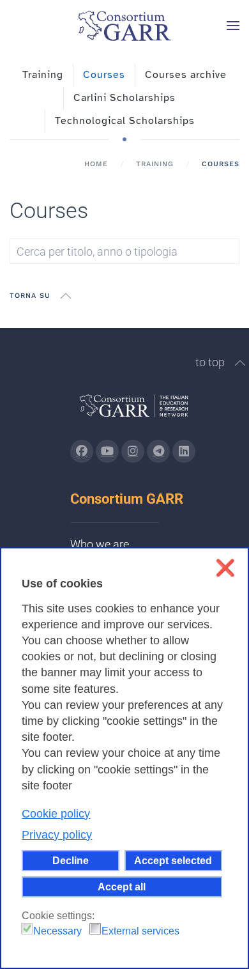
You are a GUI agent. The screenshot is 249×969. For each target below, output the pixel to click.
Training (42, 74)
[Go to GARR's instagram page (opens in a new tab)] (132, 451)
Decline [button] (70, 860)
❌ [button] (225, 568)
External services (140, 931)
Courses (104, 74)
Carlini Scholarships (124, 97)
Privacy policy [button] (57, 834)
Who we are (99, 544)
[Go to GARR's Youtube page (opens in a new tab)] (107, 451)
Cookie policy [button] (56, 813)
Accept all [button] (122, 886)
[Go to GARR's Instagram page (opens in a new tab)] (81, 451)
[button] (233, 25)
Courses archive (186, 74)
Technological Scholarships (125, 120)
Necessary (57, 931)
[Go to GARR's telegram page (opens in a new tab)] (158, 451)
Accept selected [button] (173, 860)
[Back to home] (124, 25)
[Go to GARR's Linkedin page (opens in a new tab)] (183, 451)
